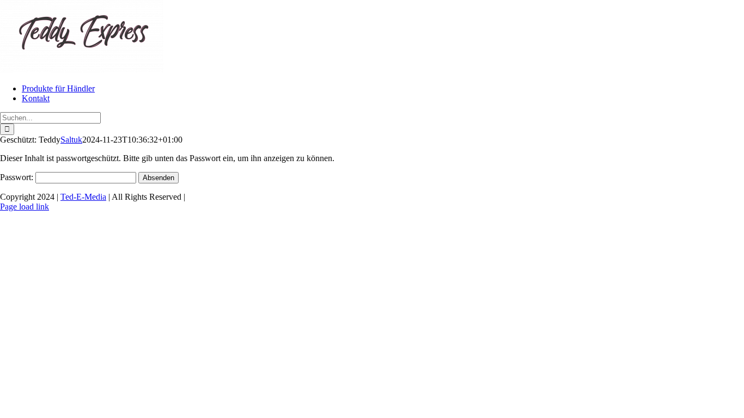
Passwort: (17, 177)
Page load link (24, 206)
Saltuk (71, 139)
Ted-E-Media (83, 196)
